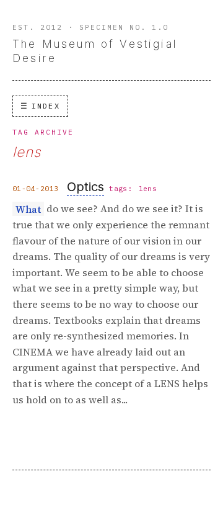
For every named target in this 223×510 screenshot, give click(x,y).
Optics (85, 186)
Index (46, 105)
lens (148, 188)
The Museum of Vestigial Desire (95, 51)
